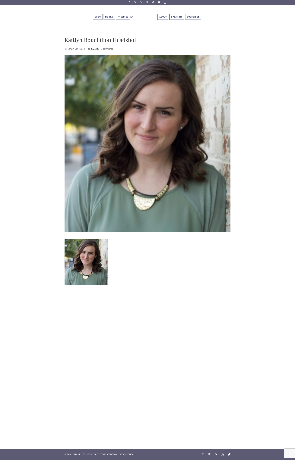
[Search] (165, 3)
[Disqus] (147, 323)
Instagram (135, 2)
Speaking (177, 17)
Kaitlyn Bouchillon (76, 48)
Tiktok (153, 2)
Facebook (129, 2)
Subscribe (159, 2)
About (163, 17)
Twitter (141, 2)
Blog (98, 17)
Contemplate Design (106, 454)
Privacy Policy (125, 454)
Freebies (123, 17)
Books (109, 17)
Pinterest (147, 2)
